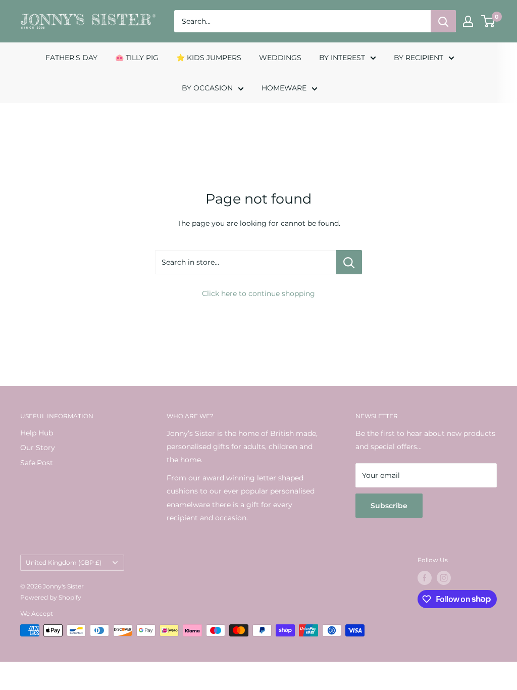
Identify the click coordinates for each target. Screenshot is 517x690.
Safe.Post (36, 462)
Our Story (37, 447)
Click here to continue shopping (258, 293)
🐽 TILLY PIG (137, 57)
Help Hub (36, 432)
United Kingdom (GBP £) (63, 562)
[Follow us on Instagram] (444, 578)
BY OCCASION (207, 87)
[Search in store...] (349, 262)
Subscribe (389, 505)
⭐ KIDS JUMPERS (208, 57)
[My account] (468, 21)
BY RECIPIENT (418, 57)
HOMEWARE (284, 87)
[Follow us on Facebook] (425, 578)
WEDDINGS (280, 57)
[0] (488, 21)
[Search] (443, 21)
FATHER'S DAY (71, 57)
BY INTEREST (342, 57)
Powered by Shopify (50, 597)
